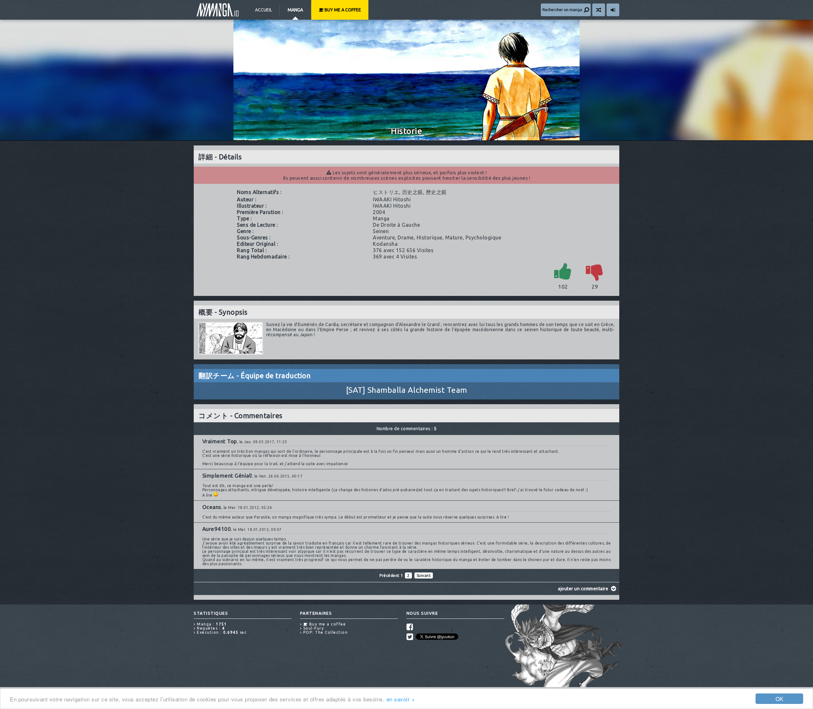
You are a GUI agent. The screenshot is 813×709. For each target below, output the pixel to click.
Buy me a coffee (342, 9)
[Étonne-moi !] (598, 9)
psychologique (483, 237)
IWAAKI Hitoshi (392, 199)
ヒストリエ (386, 192)
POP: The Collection (325, 632)
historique (429, 237)
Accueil (263, 9)
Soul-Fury (313, 628)
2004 (379, 212)
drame (406, 237)
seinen (381, 231)
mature (454, 237)
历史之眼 (412, 192)
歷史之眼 (436, 192)
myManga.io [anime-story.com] (217, 10)
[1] (563, 271)
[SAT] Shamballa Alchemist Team (406, 389)
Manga (295, 9)
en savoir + (400, 699)
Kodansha (385, 244)
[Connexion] (613, 9)
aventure (384, 237)
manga (381, 218)
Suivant (424, 575)
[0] (595, 271)
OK (779, 699)
